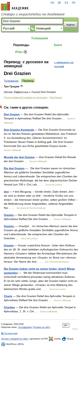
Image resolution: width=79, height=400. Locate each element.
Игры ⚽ (21, 51)
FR (73, 3)
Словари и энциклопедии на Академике (33, 14)
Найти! (70, 24)
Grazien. (9, 226)
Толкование (11, 80)
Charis (8, 296)
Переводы (21, 45)
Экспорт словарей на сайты (14, 339)
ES (66, 3)
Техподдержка (25, 327)
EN (52, 3)
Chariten (9, 307)
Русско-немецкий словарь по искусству (25, 97)
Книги (58, 45)
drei (6, 191)
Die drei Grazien (14, 168)
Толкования (39, 38)
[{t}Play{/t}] (21, 85)
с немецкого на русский (63, 64)
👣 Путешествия (9, 333)
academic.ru (15, 6)
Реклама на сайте (41, 327)
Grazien (9, 214)
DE (59, 3)
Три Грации (56, 97)
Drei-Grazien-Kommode (19, 129)
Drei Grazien (12, 114)
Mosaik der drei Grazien (19, 157)
